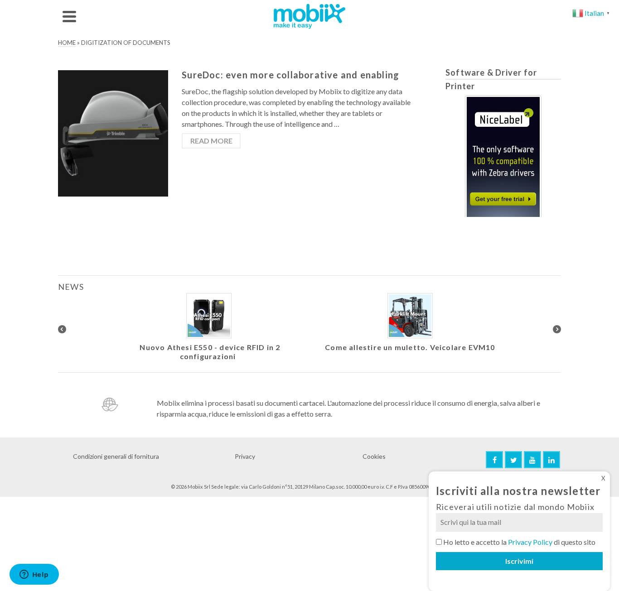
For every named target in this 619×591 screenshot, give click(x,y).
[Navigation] (69, 16)
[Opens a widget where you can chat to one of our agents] (34, 575)
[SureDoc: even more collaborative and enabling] (113, 132)
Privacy (245, 456)
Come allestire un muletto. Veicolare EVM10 (410, 347)
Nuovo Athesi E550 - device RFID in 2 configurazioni (210, 351)
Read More (211, 140)
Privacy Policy (530, 542)
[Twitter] (513, 459)
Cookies (374, 456)
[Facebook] (494, 459)
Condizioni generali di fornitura (116, 456)
